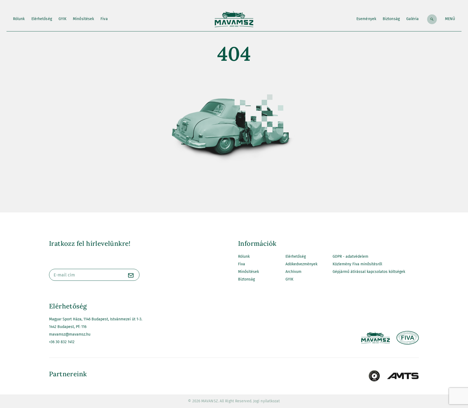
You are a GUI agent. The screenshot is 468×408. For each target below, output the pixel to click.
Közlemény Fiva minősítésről (357, 264)
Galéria (412, 19)
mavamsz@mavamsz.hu (69, 334)
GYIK (62, 19)
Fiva (104, 19)
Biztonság (391, 19)
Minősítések (83, 19)
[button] (450, 19)
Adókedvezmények (301, 264)
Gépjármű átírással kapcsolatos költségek (369, 271)
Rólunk (19, 19)
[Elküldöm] (131, 275)
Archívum (293, 271)
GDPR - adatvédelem (350, 256)
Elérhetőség (41, 19)
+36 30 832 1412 (61, 342)
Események (366, 19)
